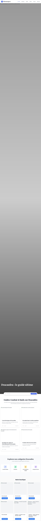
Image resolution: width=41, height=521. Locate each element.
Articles (34, 1)
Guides (27, 1)
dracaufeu (14, 403)
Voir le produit (4, 498)
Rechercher (34, 393)
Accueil (19, 1)
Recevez (38, 1)
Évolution (23, 1)
